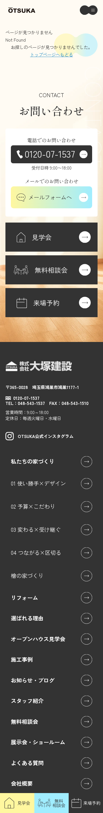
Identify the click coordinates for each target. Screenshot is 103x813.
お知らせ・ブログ (32, 680)
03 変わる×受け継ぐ (36, 529)
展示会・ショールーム (38, 742)
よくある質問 (27, 763)
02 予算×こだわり (33, 506)
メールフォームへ (50, 197)
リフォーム (24, 598)
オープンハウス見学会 (38, 639)
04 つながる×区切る (36, 553)
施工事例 (22, 659)
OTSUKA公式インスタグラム (46, 436)
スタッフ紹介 (27, 701)
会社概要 (22, 783)
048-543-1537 (31, 403)
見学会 (23, 803)
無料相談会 (58, 803)
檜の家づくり (27, 576)
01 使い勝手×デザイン (38, 483)
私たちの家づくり (32, 461)
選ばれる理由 (27, 618)
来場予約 (91, 803)
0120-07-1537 (50, 153)
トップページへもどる (51, 54)
